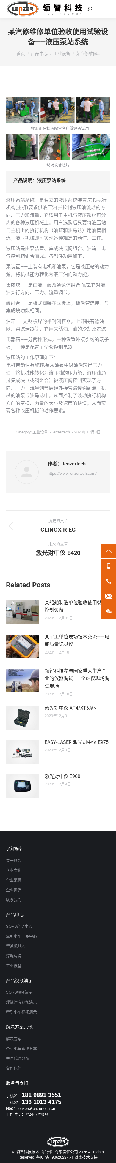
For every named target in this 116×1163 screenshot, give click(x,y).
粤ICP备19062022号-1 (54, 1157)
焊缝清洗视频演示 (21, 1002)
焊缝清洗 (13, 956)
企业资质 (13, 890)
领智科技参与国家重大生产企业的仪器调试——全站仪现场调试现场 (77, 678)
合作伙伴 (13, 1068)
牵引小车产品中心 (21, 936)
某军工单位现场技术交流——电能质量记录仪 (77, 640)
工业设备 (40, 432)
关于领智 (13, 860)
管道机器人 (15, 946)
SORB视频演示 (19, 992)
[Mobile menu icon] (104, 9)
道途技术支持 (86, 1157)
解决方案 (13, 1038)
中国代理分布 (17, 1058)
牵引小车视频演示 (21, 1012)
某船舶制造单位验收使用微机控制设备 (75, 606)
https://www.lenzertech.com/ (72, 473)
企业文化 (13, 870)
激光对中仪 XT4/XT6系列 (71, 708)
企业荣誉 (13, 880)
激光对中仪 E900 (62, 776)
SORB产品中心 (19, 926)
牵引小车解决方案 (21, 1048)
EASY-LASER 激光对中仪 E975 (77, 742)
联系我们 (13, 899)
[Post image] (22, 612)
